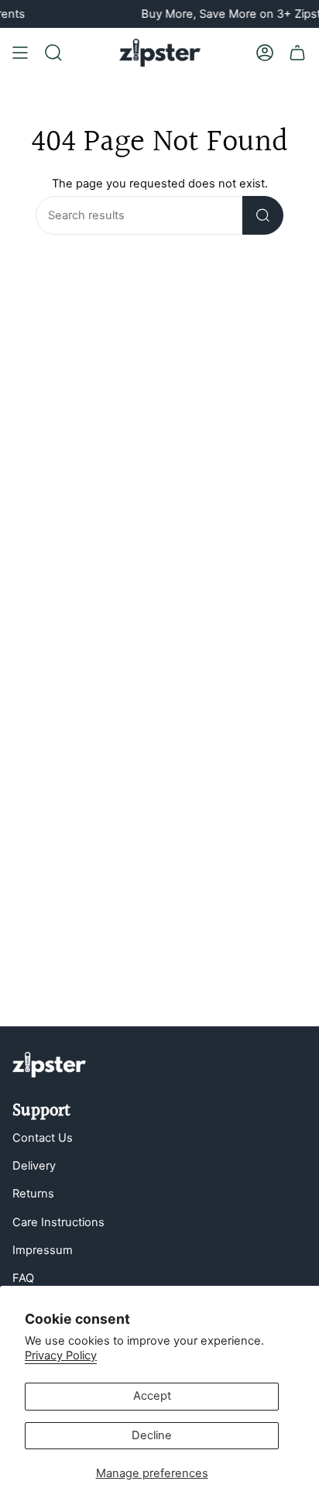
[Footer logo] (49, 1064)
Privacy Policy (61, 1356)
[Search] (262, 215)
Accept (152, 1396)
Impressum (42, 1250)
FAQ (23, 1278)
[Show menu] (20, 52)
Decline (152, 1435)
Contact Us (42, 1138)
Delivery (34, 1166)
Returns (33, 1194)
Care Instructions (58, 1222)
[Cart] (297, 52)
